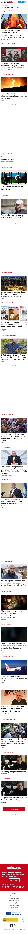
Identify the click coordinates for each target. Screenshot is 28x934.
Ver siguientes (14, 809)
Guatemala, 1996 (8, 159)
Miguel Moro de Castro (5, 330)
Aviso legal (14, 902)
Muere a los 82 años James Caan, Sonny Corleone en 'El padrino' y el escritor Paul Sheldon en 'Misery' (13, 647)
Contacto (14, 893)
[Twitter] (11, 886)
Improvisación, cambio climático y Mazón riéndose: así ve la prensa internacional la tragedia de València (14, 325)
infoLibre (2, 100)
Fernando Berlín (4, 773)
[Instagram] (17, 886)
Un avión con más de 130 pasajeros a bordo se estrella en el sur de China (14, 678)
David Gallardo (4, 619)
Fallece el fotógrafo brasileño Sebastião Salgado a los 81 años (13, 216)
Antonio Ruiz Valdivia (5, 39)
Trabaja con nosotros (14, 898)
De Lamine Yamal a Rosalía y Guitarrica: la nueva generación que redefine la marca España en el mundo (13, 34)
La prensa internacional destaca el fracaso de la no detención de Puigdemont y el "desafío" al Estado (13, 437)
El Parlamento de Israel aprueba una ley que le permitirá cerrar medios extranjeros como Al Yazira (13, 502)
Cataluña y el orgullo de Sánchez (13, 772)
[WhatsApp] (3, 886)
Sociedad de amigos (14, 900)
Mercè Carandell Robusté (7, 161)
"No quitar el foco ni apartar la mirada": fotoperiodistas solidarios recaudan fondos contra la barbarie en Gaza (14, 614)
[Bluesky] (8, 886)
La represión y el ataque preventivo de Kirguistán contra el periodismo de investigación (13, 65)
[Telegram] (14, 886)
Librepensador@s (6, 157)
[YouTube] (20, 887)
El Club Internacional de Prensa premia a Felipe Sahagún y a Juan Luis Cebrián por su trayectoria (13, 357)
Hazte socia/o (14, 880)
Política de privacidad (14, 905)
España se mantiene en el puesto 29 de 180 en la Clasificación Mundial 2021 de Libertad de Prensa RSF (13, 710)
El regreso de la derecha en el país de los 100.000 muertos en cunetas (14, 800)
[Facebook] (5, 887)
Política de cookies (14, 907)
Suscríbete (21, 2)
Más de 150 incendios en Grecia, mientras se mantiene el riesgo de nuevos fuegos (14, 96)
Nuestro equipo (14, 895)
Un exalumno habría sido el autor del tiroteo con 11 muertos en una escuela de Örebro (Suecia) (13, 294)
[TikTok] (23, 887)
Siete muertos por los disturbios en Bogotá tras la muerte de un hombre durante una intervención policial (14, 742)
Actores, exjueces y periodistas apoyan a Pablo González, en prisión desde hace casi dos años (13, 583)
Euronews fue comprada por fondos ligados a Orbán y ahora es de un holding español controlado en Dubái (14, 470)
